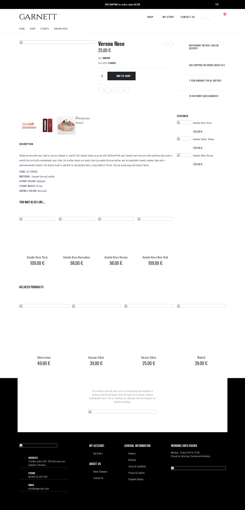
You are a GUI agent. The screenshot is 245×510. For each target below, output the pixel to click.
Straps (112, 63)
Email (127, 90)
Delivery (132, 453)
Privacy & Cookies (136, 473)
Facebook (101, 90)
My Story (168, 17)
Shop (150, 17)
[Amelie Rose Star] (183, 127)
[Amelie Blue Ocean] (183, 160)
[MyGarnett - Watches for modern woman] (38, 17)
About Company (100, 471)
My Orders (98, 453)
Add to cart (123, 76)
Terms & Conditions (137, 466)
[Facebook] (203, 16)
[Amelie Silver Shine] (183, 143)
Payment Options (135, 479)
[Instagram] (209, 16)
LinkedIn (114, 90)
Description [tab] (26, 144)
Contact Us (188, 17)
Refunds (132, 460)
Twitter (107, 90)
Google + (120, 90)
